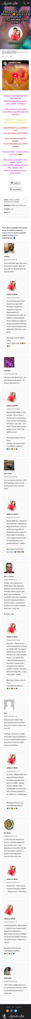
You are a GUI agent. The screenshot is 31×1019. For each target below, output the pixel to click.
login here (13, 235)
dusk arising (8, 473)
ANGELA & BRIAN (11, 51)
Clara (5, 713)
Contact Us (18, 1007)
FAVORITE (17, 189)
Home (3, 51)
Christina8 (7, 371)
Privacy (8, 1007)
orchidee (6, 256)
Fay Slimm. (7, 833)
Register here (7, 233)
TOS (13, 1007)
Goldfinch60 (7, 978)
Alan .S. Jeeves (9, 576)
